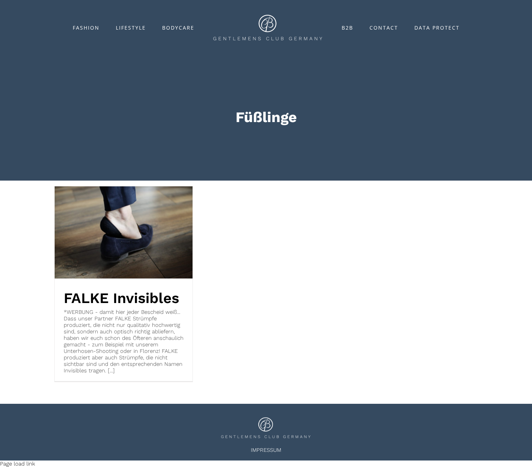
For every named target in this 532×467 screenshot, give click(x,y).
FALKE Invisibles (121, 298)
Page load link (17, 463)
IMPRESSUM (266, 450)
